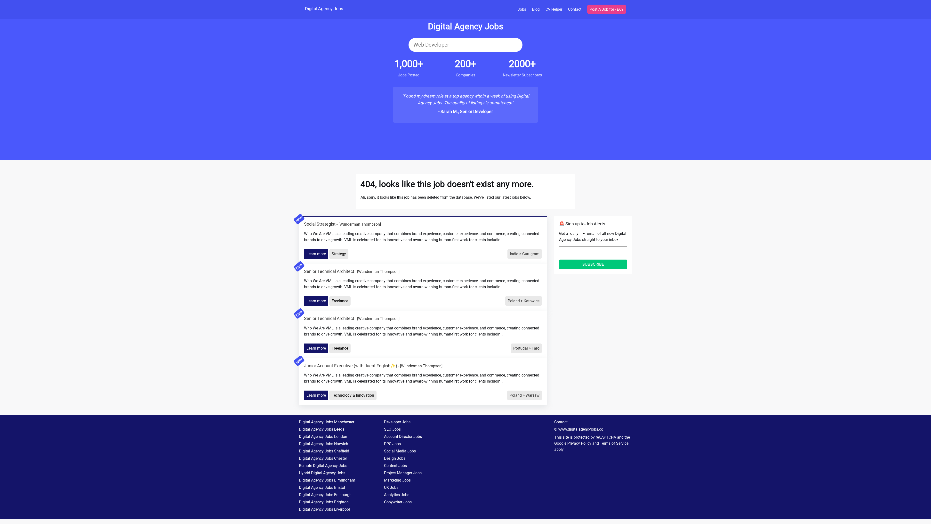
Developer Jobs (397, 422)
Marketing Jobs (397, 480)
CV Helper (554, 9)
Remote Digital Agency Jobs (323, 465)
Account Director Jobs (403, 436)
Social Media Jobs (400, 451)
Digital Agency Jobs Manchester (326, 422)
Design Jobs (394, 458)
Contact (574, 9)
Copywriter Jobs (398, 502)
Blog (536, 9)
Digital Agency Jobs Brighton (324, 502)
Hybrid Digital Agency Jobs (322, 473)
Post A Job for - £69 (607, 9)
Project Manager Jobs (403, 473)
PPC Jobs (392, 444)
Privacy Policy (579, 443)
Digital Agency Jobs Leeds (321, 429)
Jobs (522, 9)
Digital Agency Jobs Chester (323, 458)
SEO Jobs (392, 429)
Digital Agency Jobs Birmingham (327, 480)
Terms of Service (614, 443)
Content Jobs (395, 465)
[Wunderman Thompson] (359, 224)
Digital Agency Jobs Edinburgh (325, 494)
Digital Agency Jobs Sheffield (324, 451)
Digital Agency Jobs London (323, 436)
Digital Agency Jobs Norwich (323, 444)
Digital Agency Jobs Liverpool (324, 509)
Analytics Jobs (396, 494)
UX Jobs (391, 487)
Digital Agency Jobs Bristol (322, 487)
